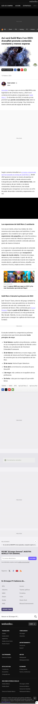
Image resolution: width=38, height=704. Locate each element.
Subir (31, 624)
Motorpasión (23, 657)
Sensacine (22, 645)
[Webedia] (33, 1)
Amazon (32, 29)
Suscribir (32, 558)
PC (27, 29)
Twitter (18, 70)
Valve (21, 596)
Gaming (22, 29)
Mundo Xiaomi (6, 643)
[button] (12, 83)
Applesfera (5, 638)
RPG (5, 29)
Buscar (35, 616)
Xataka (4, 633)
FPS (16, 29)
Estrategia (27, 6)
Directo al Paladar (6, 657)
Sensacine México (24, 686)
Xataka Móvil (5, 636)
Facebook (15, 70)
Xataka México (6, 683)
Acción (17, 6)
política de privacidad (23, 562)
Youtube (16, 570)
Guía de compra (7, 6)
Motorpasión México (25, 691)
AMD (3, 603)
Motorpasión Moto (24, 660)
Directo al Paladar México (8, 691)
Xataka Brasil (5, 686)
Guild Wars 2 (24, 386)
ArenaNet (4, 90)
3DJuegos (22, 633)
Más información (5, 702)
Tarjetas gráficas (25, 590)
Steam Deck (23, 600)
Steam (10, 29)
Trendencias (5, 669)
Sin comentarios (8, 69)
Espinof (22, 648)
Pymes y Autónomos (25, 672)
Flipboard (22, 70)
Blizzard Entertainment (26, 603)
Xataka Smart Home (7, 641)
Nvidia (4, 600)
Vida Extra (22, 636)
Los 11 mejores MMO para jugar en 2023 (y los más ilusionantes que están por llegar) (18, 287)
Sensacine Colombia (25, 689)
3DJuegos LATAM (24, 683)
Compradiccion (6, 674)
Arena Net (34, 386)
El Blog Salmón (23, 669)
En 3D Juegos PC (8, 284)
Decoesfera (5, 672)
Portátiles (23, 593)
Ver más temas (7, 609)
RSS (20, 570)
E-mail (25, 70)
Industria (4, 590)
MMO (10, 386)
